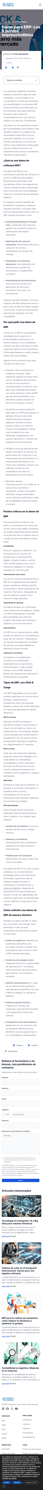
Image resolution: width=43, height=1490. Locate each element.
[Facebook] (7, 1408)
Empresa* (5, 1120)
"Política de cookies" (9, 1478)
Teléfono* (5, 1110)
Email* (4, 1099)
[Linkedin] (3, 1408)
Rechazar (17, 1482)
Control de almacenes (16, 222)
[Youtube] (16, 1408)
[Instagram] (12, 1408)
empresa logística (12, 888)
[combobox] (5, 1114)
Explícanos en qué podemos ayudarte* (16, 1131)
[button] (6, 67)
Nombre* (5, 1077)
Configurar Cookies (31, 1482)
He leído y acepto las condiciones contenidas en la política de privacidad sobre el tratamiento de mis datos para (20, 1160)
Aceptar (6, 1482)
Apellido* (5, 1088)
